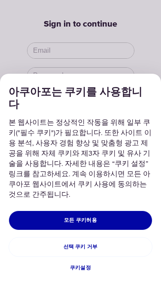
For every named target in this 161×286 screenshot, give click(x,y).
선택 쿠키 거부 (81, 247)
